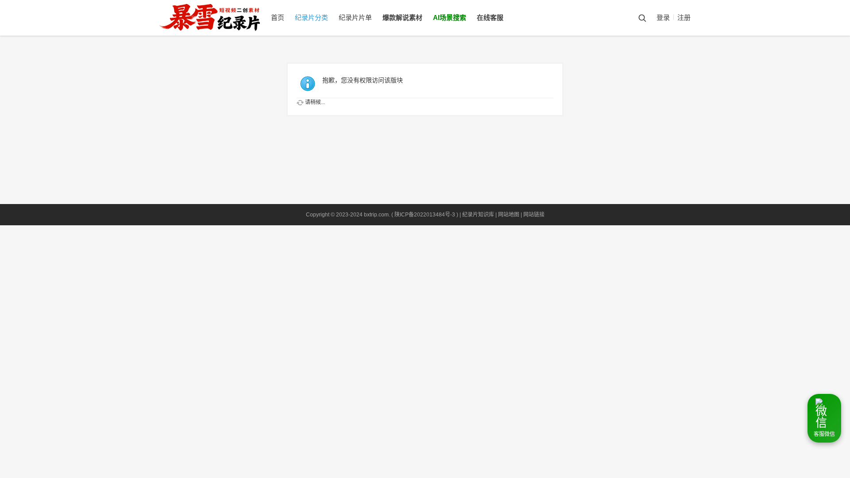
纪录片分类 (311, 17)
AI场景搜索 (449, 17)
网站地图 (508, 215)
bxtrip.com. (377, 215)
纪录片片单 (355, 17)
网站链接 (534, 215)
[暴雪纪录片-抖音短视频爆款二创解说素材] (218, 34)
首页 (277, 17)
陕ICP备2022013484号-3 (424, 215)
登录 (663, 17)
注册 (684, 17)
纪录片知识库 (478, 215)
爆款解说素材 (402, 17)
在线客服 (490, 17)
